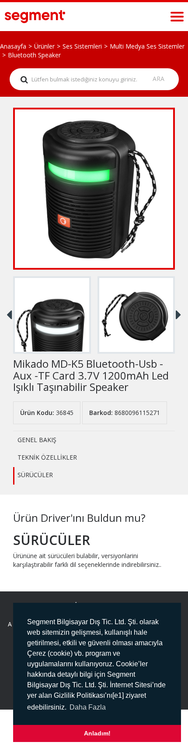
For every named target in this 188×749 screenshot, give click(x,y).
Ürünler (44, 46)
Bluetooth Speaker (34, 55)
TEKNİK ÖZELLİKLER (47, 457)
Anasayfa (13, 46)
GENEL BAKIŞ (36, 440)
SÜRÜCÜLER (35, 475)
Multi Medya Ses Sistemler (147, 46)
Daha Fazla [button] (88, 707)
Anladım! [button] (97, 733)
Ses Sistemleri (82, 46)
